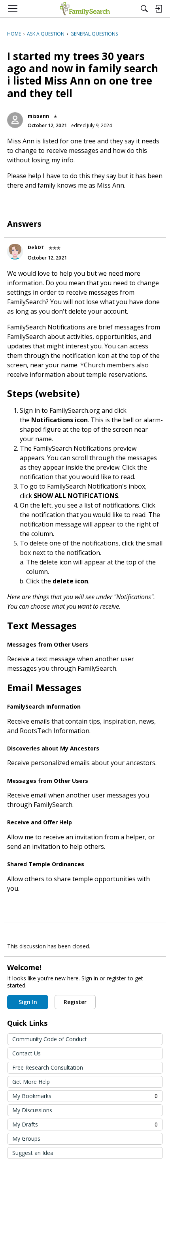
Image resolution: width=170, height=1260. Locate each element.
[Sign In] (158, 8)
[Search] (144, 8)
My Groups (26, 1138)
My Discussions (32, 1110)
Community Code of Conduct (49, 1039)
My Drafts (85, 1124)
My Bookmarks (85, 1096)
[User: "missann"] (15, 120)
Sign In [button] (28, 1002)
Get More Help (31, 1081)
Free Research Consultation (47, 1067)
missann (38, 116)
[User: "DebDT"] (15, 252)
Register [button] (75, 1002)
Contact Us (26, 1053)
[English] (85, 8)
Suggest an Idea (32, 1153)
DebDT (36, 247)
